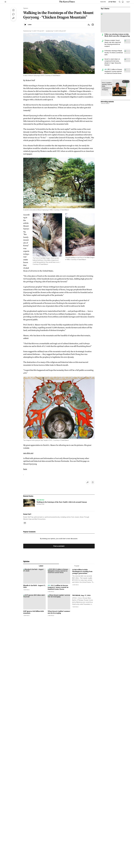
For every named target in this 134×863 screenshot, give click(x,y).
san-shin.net (28, 453)
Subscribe (103, 1)
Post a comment (58, 546)
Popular (76, 566)
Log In (128, 1)
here (25, 469)
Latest (41, 566)
